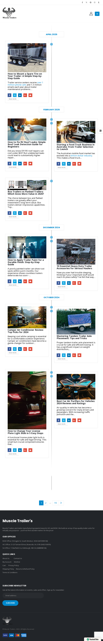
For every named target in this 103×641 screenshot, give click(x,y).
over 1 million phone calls (25, 83)
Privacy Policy (13, 565)
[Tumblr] (98, 2)
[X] (86, 2)
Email (30, 95)
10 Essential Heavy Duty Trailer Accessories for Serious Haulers (74, 267)
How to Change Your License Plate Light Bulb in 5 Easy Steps (25, 432)
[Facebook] (82, 2)
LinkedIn (20, 95)
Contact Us (18, 558)
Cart (4, 565)
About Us (6, 558)
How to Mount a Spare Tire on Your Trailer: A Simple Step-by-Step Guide (25, 76)
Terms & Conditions (10, 572)
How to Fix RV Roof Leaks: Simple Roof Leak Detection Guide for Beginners (27, 144)
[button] (97, 14)
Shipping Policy (8, 569)
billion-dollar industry (81, 155)
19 (55, 502)
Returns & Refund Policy (25, 569)
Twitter (15, 95)
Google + (25, 95)
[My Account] (91, 13)
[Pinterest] (90, 2)
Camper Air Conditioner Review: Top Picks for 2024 (26, 331)
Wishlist (17, 562)
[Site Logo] (9, 13)
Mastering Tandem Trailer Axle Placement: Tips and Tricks (74, 337)
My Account (7, 562)
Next (61, 502)
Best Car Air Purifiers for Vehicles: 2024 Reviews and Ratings (76, 402)
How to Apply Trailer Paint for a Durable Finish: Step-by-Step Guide (26, 262)
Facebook (9, 95)
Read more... (13, 99)
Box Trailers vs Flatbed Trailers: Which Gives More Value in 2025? (26, 192)
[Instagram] (94, 2)
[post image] (27, 57)
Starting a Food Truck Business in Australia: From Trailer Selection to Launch (75, 147)
